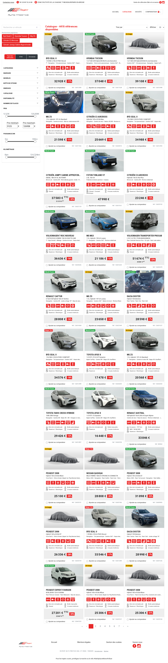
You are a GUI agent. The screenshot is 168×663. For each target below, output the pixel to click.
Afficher (153, 27)
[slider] (6, 116)
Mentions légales (84, 642)
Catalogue (126, 12)
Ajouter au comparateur (56, 88)
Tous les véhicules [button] (10, 56)
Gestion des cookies (114, 642)
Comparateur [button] (152, 12)
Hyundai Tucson (21, 36)
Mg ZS (32, 36)
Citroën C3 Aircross (10, 40)
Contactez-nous (8, 2)
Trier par (119, 27)
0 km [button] (21, 57)
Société (138, 12)
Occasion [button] (32, 57)
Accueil (115, 12)
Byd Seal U (7, 36)
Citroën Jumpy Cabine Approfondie (17, 45)
